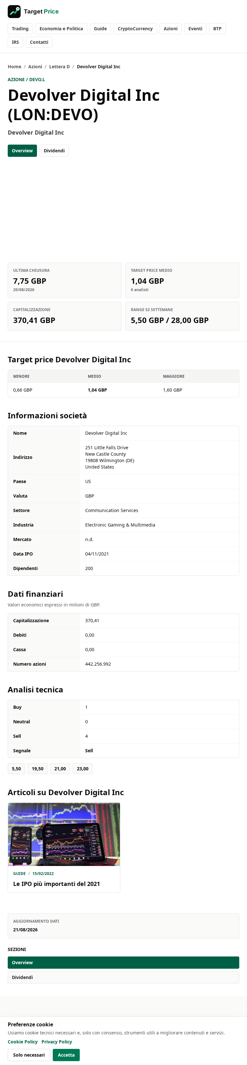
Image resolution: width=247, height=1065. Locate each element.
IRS (15, 42)
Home (14, 66)
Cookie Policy (23, 1042)
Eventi (195, 28)
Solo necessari (29, 1055)
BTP (217, 28)
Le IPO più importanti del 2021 (56, 884)
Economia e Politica (61, 28)
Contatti (39, 42)
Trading (20, 28)
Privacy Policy (56, 1042)
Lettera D (59, 66)
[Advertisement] (123, 210)
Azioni (171, 28)
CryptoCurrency (135, 28)
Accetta (66, 1055)
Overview (22, 150)
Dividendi (54, 150)
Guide (100, 28)
